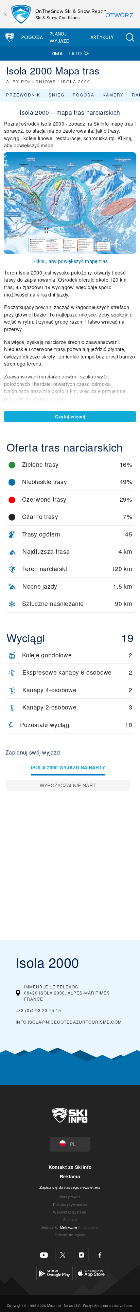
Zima (57, 53)
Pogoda (32, 37)
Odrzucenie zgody (70, 1234)
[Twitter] (62, 1255)
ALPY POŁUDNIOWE (31, 81)
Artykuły (102, 37)
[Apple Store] (91, 1272)
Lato (75, 53)
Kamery (113, 94)
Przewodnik (23, 94)
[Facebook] (100, 1255)
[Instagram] (81, 1255)
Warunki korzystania (70, 1212)
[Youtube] (44, 1255)
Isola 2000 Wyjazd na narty (68, 767)
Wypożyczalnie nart (68, 785)
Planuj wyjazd (60, 37)
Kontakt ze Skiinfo (70, 1167)
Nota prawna (70, 1196)
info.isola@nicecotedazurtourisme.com (69, 1022)
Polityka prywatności (70, 1204)
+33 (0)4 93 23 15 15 (38, 1010)
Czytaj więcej (70, 416)
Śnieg (57, 94)
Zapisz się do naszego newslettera (70, 1187)
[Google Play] (54, 1272)
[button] (130, 37)
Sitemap (70, 1219)
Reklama (70, 1176)
